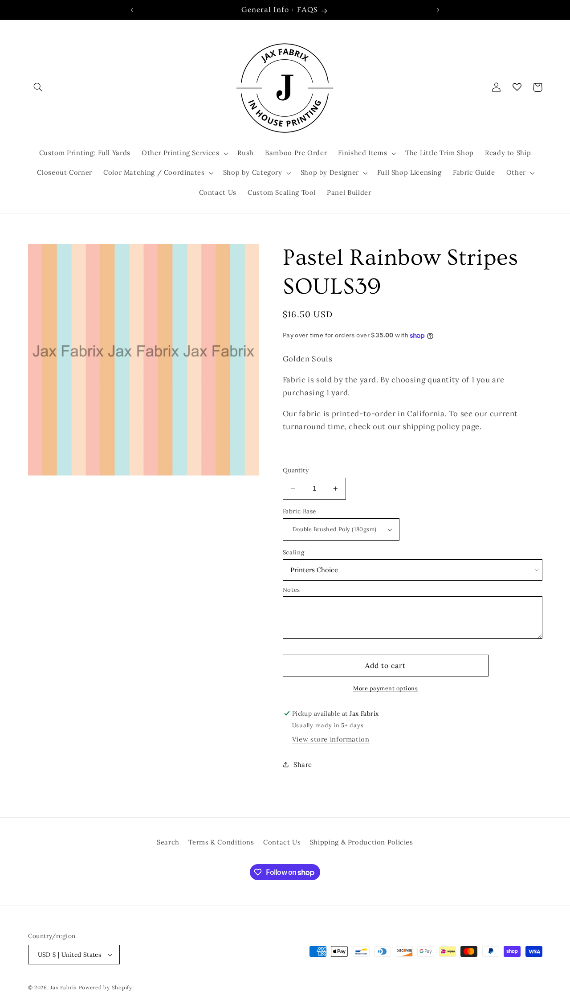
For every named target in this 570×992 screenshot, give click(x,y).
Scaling (293, 552)
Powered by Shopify (105, 987)
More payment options (385, 688)
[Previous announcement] (132, 10)
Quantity (296, 470)
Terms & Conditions (221, 842)
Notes (291, 590)
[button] (38, 87)
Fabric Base (299, 511)
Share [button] (302, 764)
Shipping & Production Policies (361, 842)
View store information (331, 739)
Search (168, 842)
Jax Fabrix (63, 987)
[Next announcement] (438, 10)
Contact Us (282, 842)
